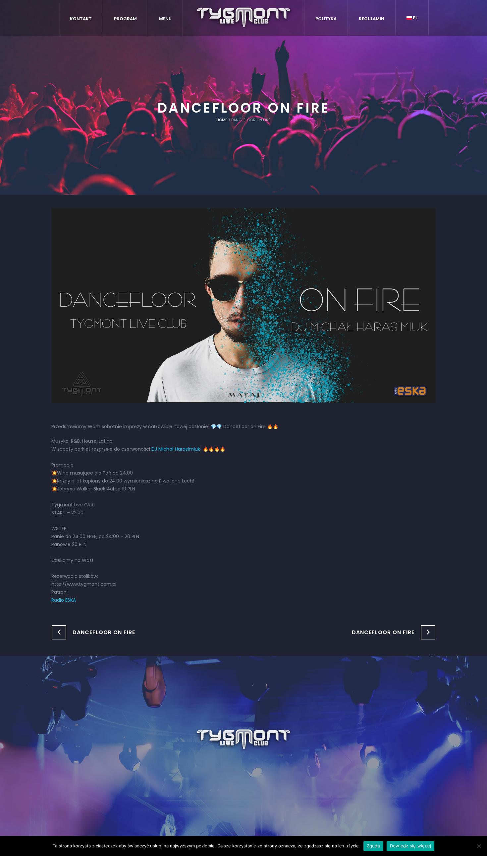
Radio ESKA (63, 600)
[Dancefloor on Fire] (243, 305)
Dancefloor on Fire (104, 632)
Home (221, 120)
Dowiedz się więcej (410, 845)
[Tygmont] (244, 740)
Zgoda (373, 845)
